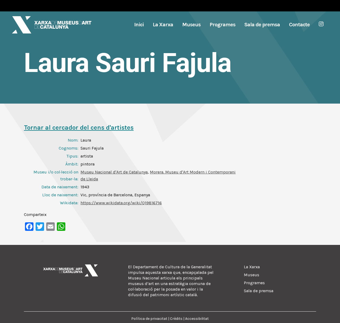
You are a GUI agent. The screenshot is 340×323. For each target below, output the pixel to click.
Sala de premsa (258, 290)
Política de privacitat (149, 318)
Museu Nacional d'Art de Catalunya (114, 172)
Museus (251, 274)
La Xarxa (252, 266)
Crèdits (176, 318)
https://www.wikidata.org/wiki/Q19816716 (121, 202)
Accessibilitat (197, 318)
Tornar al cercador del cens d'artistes (79, 127)
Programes (254, 282)
